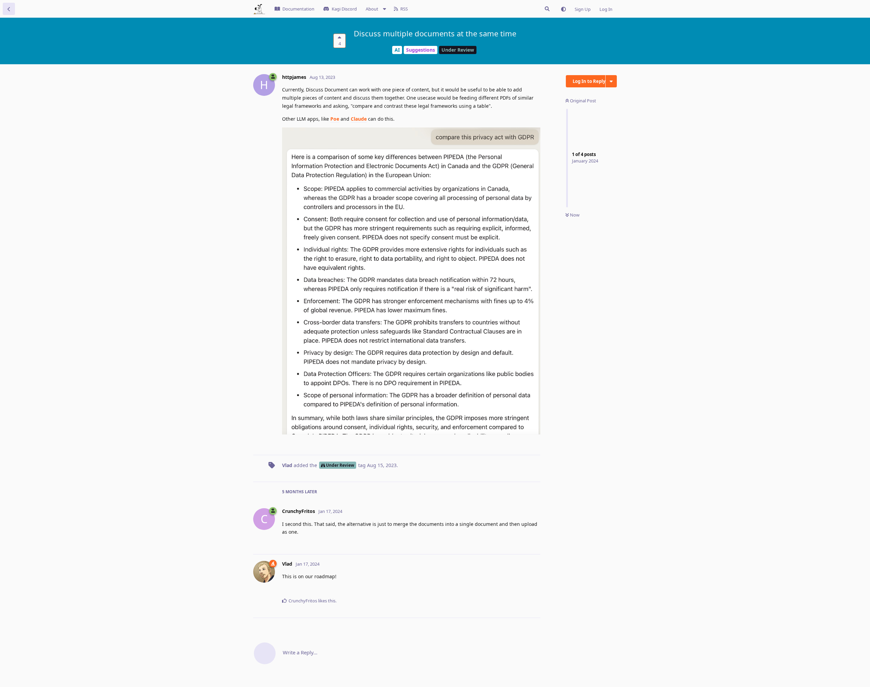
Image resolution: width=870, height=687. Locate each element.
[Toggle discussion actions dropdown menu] (611, 81)
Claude (359, 119)
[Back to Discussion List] (9, 9)
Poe (334, 119)
